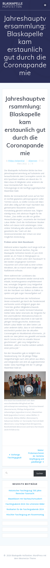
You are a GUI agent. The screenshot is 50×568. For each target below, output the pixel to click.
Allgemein (32, 160)
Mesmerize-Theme (27, 558)
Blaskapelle (12, 5)
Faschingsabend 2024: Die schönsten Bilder (25, 504)
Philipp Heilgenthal (16, 160)
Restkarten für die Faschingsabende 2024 (25, 509)
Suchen (39, 473)
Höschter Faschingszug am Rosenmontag (25, 514)
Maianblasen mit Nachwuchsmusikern (25, 498)
